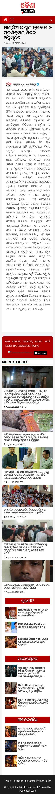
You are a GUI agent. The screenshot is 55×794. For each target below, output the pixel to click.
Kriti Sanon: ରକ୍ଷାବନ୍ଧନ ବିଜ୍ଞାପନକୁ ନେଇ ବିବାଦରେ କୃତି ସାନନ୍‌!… (33, 702)
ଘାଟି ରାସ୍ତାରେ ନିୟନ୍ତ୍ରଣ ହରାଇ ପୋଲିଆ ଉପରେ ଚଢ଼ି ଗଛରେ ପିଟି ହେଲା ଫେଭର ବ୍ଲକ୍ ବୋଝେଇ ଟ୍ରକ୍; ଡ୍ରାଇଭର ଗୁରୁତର (26, 437)
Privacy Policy (43, 780)
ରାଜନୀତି (27, 600)
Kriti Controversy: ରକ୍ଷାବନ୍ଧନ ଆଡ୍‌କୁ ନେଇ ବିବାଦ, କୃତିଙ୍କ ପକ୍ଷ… (31, 688)
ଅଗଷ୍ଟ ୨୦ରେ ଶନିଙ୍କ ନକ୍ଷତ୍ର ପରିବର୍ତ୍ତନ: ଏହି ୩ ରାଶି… (32, 746)
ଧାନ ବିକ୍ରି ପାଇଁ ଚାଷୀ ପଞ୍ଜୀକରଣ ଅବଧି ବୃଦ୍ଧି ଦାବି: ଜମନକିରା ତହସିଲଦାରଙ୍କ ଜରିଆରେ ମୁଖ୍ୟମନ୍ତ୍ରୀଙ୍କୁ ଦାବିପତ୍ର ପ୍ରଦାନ (26, 474)
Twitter (7, 780)
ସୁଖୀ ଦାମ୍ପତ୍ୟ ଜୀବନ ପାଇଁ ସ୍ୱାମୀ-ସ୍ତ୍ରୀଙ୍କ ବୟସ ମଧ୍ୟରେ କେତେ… (31, 731)
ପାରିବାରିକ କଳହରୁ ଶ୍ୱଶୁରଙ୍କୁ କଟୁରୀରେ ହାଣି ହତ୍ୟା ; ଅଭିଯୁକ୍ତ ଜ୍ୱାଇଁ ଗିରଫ (27, 586)
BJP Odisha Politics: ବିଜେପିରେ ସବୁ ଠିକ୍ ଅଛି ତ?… (32, 626)
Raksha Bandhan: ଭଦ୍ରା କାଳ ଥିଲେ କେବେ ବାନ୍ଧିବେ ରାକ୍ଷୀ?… (33, 641)
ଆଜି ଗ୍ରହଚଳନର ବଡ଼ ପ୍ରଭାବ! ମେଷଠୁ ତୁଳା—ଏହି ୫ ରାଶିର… (32, 760)
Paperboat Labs (27, 790)
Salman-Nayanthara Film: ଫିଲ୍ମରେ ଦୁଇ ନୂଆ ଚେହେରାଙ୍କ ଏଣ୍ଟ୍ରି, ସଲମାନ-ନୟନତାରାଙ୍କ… (31, 672)
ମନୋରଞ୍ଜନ (27, 658)
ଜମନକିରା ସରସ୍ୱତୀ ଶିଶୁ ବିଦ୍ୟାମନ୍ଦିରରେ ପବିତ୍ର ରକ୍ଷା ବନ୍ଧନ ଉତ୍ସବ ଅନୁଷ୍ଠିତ (25, 511)
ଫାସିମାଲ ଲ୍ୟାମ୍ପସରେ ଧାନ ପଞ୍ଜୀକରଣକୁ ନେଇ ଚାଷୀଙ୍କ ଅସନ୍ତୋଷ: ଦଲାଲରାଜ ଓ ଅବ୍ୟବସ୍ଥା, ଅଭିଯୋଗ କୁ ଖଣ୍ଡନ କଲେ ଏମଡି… (25, 549)
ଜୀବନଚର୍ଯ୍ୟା (27, 719)
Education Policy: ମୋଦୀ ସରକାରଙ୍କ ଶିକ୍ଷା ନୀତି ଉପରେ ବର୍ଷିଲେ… (33, 612)
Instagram (29, 780)
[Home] (5, 20)
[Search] (51, 20)
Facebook (18, 780)
